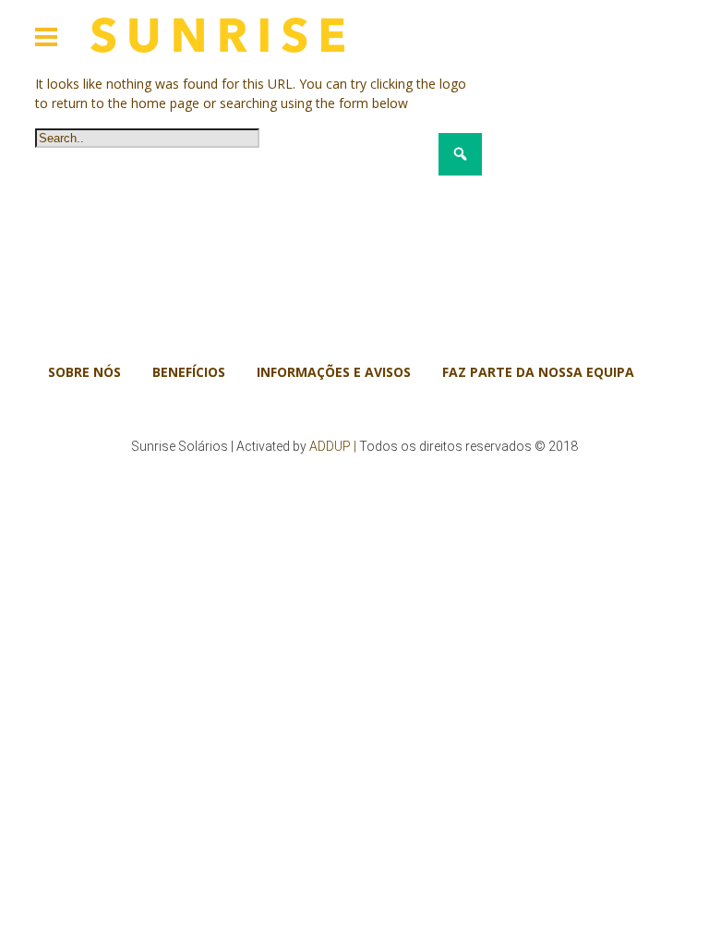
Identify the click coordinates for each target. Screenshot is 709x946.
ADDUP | (332, 446)
